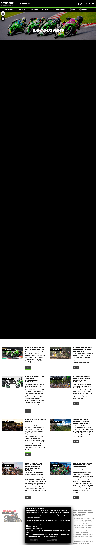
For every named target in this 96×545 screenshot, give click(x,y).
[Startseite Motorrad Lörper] (7, 3)
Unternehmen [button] (60, 9)
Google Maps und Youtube (35, 528)
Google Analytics (32, 526)
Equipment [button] (34, 9)
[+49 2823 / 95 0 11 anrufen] (86, 4)
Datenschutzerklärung (34, 517)
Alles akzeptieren (52, 540)
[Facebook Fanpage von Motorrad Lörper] (73, 4)
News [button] (73, 9)
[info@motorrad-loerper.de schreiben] (89, 4)
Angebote (22, 9)
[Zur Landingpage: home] (3, 13)
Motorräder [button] (8, 9)
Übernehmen (34, 540)
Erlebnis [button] (84, 9)
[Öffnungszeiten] (80, 4)
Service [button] (47, 9)
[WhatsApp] (83, 4)
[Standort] (92, 4)
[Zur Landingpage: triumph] (3, 18)
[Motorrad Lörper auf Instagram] (76, 4)
